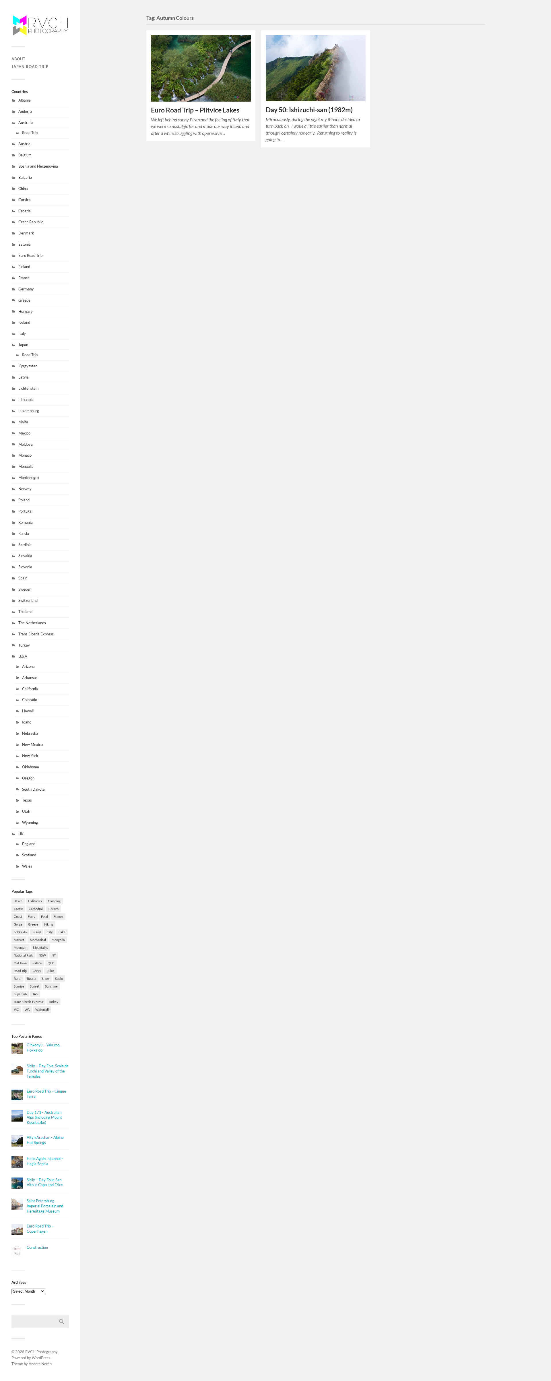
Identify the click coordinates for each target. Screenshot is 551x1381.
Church (53, 909)
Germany (26, 289)
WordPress (41, 1357)
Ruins (50, 971)
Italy (22, 333)
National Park (23, 955)
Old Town (20, 963)
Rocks (36, 971)
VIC (16, 1009)
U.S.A (22, 656)
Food (44, 916)
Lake (62, 932)
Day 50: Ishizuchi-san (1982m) (309, 110)
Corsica (24, 199)
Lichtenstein (28, 388)
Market (19, 940)
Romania (25, 522)
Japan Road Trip (29, 66)
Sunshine (51, 986)
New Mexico (32, 744)
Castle (18, 909)
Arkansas (30, 677)
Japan (23, 344)
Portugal (25, 511)
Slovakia (25, 555)
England (28, 843)
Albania (24, 100)
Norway (25, 488)
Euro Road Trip (30, 255)
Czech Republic (30, 222)
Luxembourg (28, 410)
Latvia (23, 377)
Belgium (25, 155)
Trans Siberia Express (36, 634)
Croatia (24, 211)
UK (21, 833)
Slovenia (25, 567)
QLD (51, 963)
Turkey (24, 645)
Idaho (26, 722)
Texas (27, 800)
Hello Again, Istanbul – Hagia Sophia (45, 1161)
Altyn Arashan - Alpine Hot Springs (45, 1140)
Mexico (24, 433)
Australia (25, 122)
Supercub (20, 994)
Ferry (31, 916)
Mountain (20, 947)
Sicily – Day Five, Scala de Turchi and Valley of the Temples (48, 1071)
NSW (42, 955)
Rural (17, 978)
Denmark (26, 233)
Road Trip (30, 132)
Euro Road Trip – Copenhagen (40, 1228)
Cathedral (36, 909)
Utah (26, 811)
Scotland (29, 855)
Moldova (25, 444)
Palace (37, 963)
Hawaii (28, 711)
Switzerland (28, 600)
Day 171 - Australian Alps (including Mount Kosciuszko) (44, 1117)
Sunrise (19, 986)
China (23, 188)
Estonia (24, 244)
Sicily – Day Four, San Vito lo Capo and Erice (45, 1182)
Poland (24, 500)
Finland (24, 266)
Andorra (25, 111)
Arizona (28, 666)
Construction (37, 1247)
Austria (24, 143)
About (18, 59)
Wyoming (30, 822)
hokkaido (20, 932)
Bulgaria (25, 177)
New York (30, 755)
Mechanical (38, 940)
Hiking (48, 924)
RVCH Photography (41, 1351)
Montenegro (28, 477)
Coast (18, 916)
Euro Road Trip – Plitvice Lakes (195, 110)
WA (27, 1009)
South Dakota (33, 789)
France (24, 278)
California (30, 688)
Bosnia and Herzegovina (38, 166)
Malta (23, 422)
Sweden (24, 589)
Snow (45, 978)
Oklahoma (30, 767)
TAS (35, 994)
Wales (27, 866)
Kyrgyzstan (27, 366)
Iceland (24, 322)
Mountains (40, 947)
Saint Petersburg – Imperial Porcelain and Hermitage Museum (45, 1205)
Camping (54, 901)
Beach (18, 901)
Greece (24, 300)
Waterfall (42, 1009)
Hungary (25, 311)
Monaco (25, 455)
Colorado (29, 699)
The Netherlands (32, 622)
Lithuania (26, 399)
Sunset (34, 986)
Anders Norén (40, 1363)
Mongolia (26, 466)
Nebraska (30, 733)
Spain (22, 578)
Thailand (25, 611)
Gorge (18, 924)
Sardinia (25, 544)
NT (54, 955)
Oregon (28, 778)
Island (36, 932)
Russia (23, 533)
